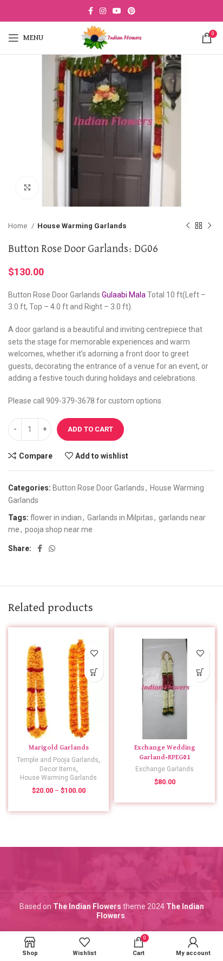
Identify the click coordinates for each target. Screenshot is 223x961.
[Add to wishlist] (93, 653)
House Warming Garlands (82, 226)
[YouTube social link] (116, 11)
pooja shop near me (59, 529)
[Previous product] (187, 225)
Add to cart (90, 429)
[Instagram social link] (102, 11)
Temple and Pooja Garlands (58, 760)
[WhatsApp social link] (51, 548)
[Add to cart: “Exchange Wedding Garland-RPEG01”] (200, 672)
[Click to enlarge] (27, 187)
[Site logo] (111, 37)
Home (18, 226)
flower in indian (56, 517)
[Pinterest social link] (131, 11)
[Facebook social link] (90, 11)
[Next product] (209, 225)
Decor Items (58, 769)
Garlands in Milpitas (120, 517)
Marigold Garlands (59, 747)
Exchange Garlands (164, 769)
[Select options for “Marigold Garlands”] (93, 672)
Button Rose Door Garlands (99, 487)
